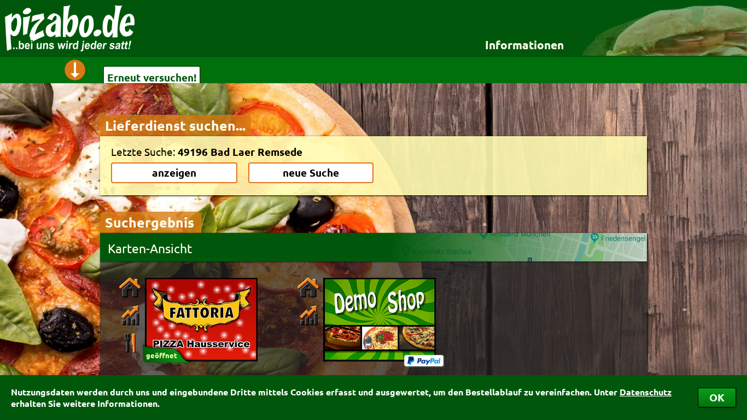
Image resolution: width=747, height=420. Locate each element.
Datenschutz (646, 392)
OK (717, 397)
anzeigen (174, 172)
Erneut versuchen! (151, 77)
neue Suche (311, 172)
